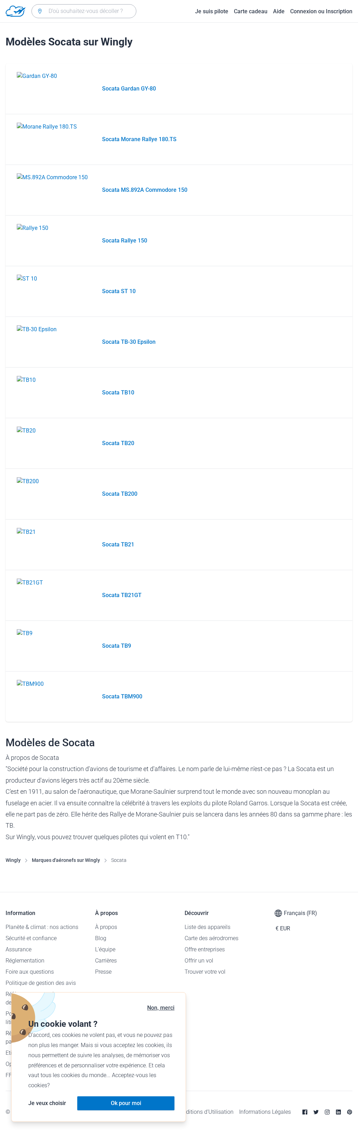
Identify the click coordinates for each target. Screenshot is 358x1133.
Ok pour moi (126, 1103)
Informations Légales (265, 1112)
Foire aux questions (30, 971)
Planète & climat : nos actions (42, 927)
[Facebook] (305, 1112)
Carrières (106, 960)
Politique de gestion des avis (41, 983)
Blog (100, 938)
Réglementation (25, 960)
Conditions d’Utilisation (205, 1112)
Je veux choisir (47, 1103)
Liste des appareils (207, 927)
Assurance (18, 949)
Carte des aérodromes (211, 938)
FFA (10, 1075)
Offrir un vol (199, 960)
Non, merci (160, 1007)
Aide (279, 11)
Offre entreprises (205, 949)
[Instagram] (327, 1112)
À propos (106, 927)
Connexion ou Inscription (321, 11)
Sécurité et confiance (31, 938)
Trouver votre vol (205, 971)
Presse (103, 971)
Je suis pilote (211, 11)
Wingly (13, 860)
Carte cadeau (250, 11)
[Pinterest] (349, 1112)
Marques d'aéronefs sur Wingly (66, 860)
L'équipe (105, 949)
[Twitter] (316, 1112)
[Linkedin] (338, 1112)
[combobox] (83, 11)
